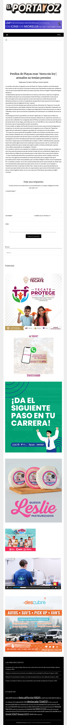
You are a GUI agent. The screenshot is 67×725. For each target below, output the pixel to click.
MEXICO (41, 709)
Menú (59, 35)
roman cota (41, 711)
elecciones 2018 (11, 704)
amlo (9, 698)
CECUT (48, 698)
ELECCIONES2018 (22, 704)
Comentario (10, 191)
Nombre (9, 215)
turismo (39, 714)
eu (9, 706)
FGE (14, 706)
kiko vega (51, 706)
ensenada (43, 704)
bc (42, 698)
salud (54, 711)
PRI (25, 711)
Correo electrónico (42, 215)
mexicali (31, 709)
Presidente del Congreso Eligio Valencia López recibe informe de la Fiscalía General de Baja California (32, 667)
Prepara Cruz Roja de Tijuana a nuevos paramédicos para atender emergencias (26, 680)
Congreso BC (21, 702)
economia (55, 702)
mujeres (55, 709)
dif (49, 702)
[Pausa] (7, 587)
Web (7, 224)
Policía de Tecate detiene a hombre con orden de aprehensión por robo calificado (27, 677)
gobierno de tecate (23, 706)
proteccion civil (32, 711)
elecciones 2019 (33, 704)
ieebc (31, 706)
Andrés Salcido (43, 82)
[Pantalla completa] (59, 587)
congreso (11, 702)
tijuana (23, 714)
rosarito (48, 711)
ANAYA (16, 698)
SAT (59, 711)
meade (14, 709)
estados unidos (51, 704)
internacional (44, 706)
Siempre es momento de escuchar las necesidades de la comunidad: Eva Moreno (27, 673)
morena (49, 709)
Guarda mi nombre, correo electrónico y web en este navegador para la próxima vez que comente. (34, 232)
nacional (8, 711)
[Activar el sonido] (56, 587)
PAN (14, 711)
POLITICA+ (20, 711)
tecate (11, 714)
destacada (37, 701)
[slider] (31, 587)
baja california (29, 697)
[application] (33, 573)
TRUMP (32, 714)
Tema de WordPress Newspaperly (41, 722)
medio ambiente (22, 709)
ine (37, 706)
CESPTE (55, 698)
